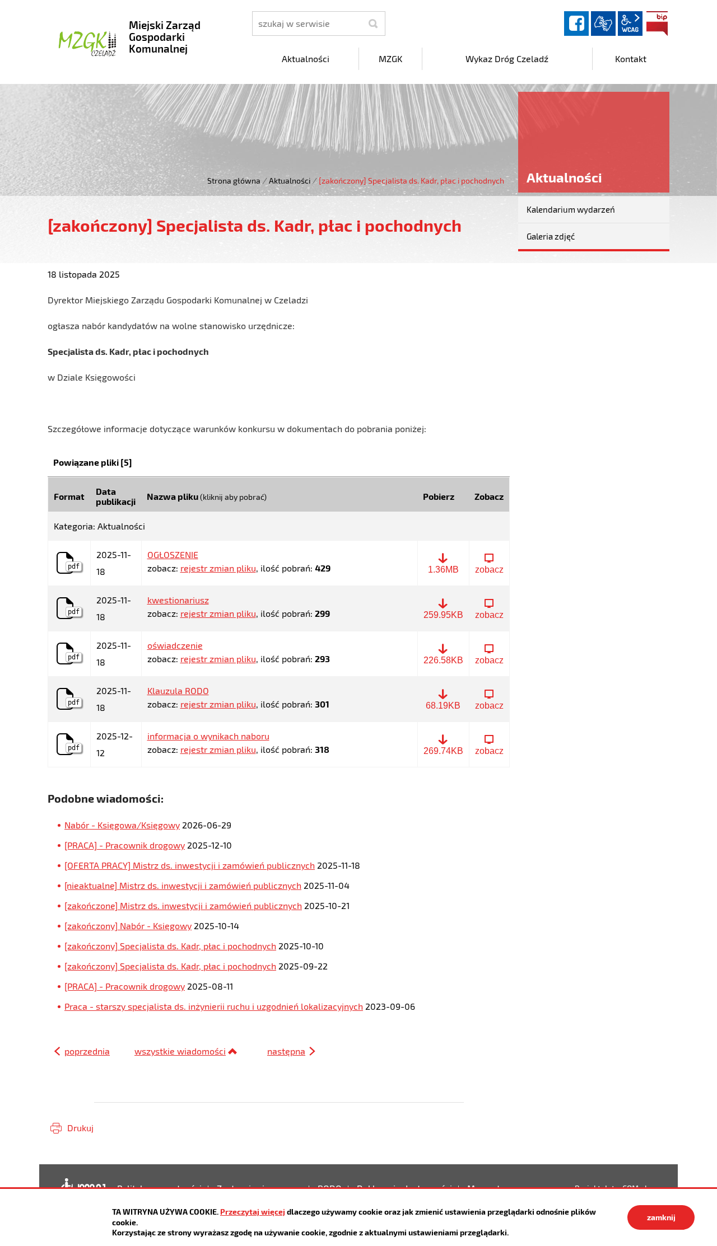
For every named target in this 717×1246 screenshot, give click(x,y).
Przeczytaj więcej (252, 1211)
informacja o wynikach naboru (208, 736)
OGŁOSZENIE (172, 555)
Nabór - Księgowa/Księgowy (122, 824)
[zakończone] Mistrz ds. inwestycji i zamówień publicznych (183, 905)
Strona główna (233, 180)
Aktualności (289, 180)
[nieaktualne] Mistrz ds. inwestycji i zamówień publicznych (182, 885)
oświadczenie (175, 645)
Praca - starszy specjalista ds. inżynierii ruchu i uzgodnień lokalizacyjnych (213, 1006)
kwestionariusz (178, 600)
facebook (576, 23)
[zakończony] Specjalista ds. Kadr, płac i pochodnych (170, 945)
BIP (657, 23)
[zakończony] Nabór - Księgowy (128, 925)
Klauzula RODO (178, 691)
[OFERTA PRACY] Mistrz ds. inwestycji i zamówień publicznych (189, 865)
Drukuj (80, 1127)
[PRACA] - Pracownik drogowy (124, 845)
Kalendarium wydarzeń (571, 209)
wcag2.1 (630, 23)
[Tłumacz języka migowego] (603, 23)
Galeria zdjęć (551, 236)
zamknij (661, 1217)
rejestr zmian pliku (218, 568)
